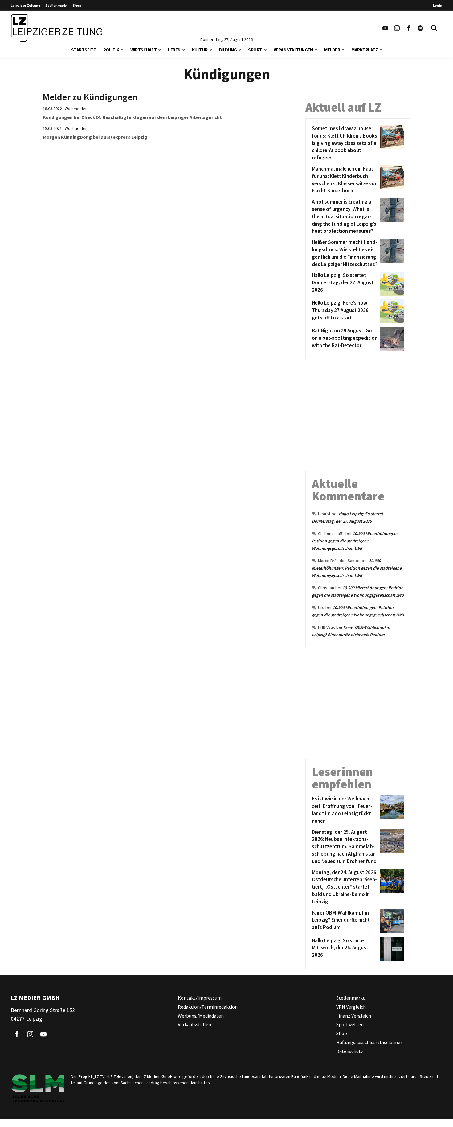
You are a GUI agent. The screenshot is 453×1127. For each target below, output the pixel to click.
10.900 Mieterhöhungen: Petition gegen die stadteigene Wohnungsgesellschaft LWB (355, 541)
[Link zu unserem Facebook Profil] (408, 28)
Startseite (83, 50)
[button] (122, 49)
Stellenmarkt (56, 5)
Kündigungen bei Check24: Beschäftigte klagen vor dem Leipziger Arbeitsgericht (132, 117)
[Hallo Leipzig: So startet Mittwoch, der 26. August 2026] (390, 949)
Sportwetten (350, 1024)
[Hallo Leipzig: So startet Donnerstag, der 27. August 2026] (390, 284)
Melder (332, 50)
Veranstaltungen (293, 50)
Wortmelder (76, 108)
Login (437, 5)
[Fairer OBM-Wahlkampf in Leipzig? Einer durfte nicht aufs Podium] (390, 921)
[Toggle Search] (434, 28)
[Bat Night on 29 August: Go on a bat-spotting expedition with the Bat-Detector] (390, 339)
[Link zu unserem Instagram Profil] (397, 28)
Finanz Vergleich (353, 1015)
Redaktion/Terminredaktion (208, 1006)
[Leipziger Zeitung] (56, 28)
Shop (77, 5)
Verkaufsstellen (194, 1024)
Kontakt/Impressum (200, 998)
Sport (255, 50)
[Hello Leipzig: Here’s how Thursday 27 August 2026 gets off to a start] (390, 311)
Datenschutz (349, 1051)
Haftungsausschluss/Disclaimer (369, 1042)
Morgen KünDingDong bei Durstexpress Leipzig (95, 137)
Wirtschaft (143, 50)
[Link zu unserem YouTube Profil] (385, 28)
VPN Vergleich (351, 1006)
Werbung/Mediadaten (201, 1015)
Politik (111, 50)
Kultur (200, 50)
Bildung (228, 50)
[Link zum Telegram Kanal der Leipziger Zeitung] (420, 28)
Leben (174, 50)
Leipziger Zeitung (25, 5)
